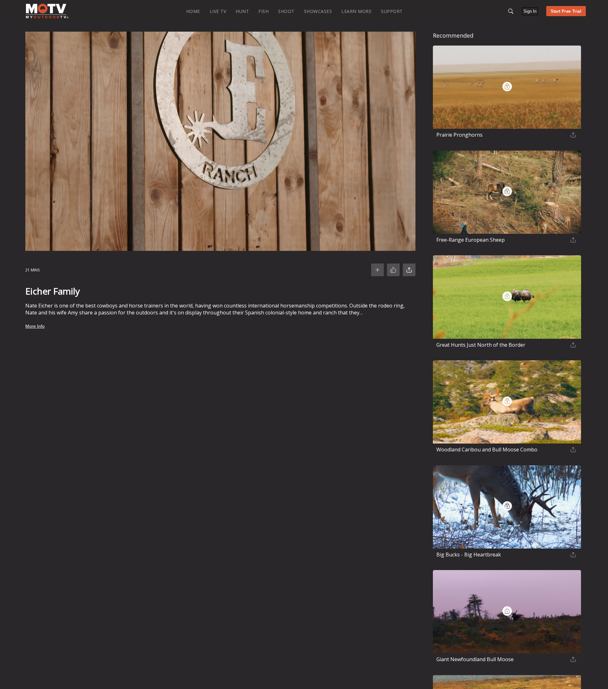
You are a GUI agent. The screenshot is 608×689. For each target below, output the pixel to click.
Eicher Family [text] (52, 291)
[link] (47, 11)
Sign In (529, 11)
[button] (511, 11)
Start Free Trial (566, 11)
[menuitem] (193, 11)
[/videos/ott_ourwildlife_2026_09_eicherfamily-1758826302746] (47, 17)
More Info (35, 326)
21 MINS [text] (32, 270)
